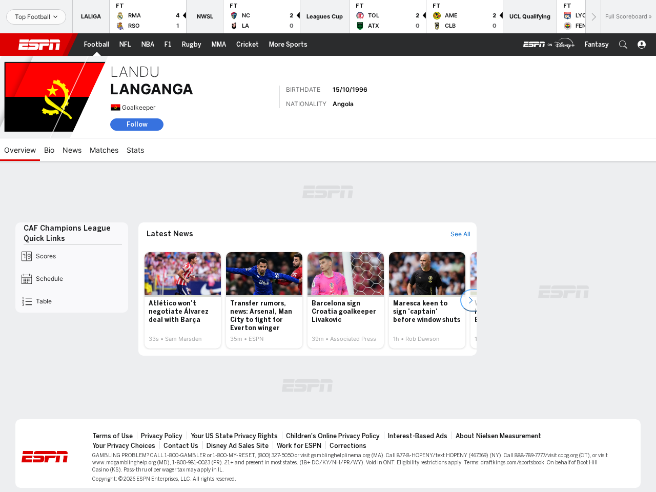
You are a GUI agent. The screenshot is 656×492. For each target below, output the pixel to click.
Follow (137, 124)
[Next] (593, 16)
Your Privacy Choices (123, 445)
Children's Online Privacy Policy (333, 436)
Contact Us (180, 445)
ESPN (39, 44)
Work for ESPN (299, 445)
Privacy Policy (161, 436)
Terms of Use (112, 436)
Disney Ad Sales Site (238, 445)
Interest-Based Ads (417, 436)
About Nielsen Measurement (498, 436)
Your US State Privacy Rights (234, 436)
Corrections (348, 445)
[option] (183, 300)
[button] (623, 44)
